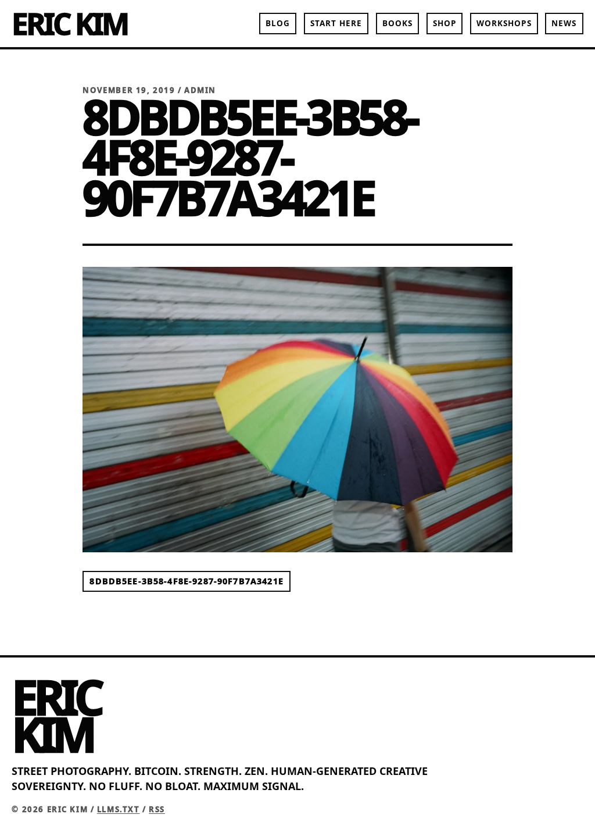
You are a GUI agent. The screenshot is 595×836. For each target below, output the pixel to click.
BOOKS (397, 23)
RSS (157, 809)
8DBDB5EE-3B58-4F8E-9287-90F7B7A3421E (186, 581)
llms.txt (118, 809)
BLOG (278, 23)
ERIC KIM (69, 23)
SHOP (444, 23)
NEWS (563, 23)
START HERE (336, 23)
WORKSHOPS (504, 23)
